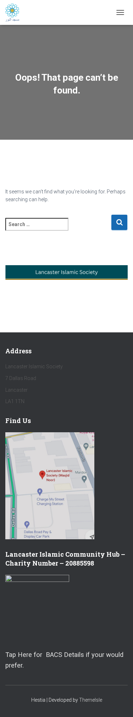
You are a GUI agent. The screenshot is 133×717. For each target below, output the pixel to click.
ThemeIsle (90, 700)
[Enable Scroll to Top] (119, 703)
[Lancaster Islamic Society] (14, 12)
